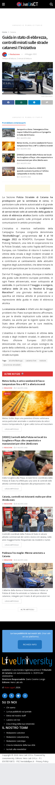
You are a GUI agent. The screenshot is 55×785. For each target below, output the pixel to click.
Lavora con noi (13, 719)
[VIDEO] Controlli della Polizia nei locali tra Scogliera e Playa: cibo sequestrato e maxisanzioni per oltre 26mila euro (35, 157)
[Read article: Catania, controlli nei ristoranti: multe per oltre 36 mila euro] (27, 519)
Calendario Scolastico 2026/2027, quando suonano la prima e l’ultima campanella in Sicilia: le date (33, 171)
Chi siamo (10, 707)
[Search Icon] (51, 4)
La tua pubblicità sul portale (18, 711)
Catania (13, 32)
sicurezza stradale (12, 365)
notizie (43, 360)
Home (4, 32)
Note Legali (9, 687)
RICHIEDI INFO (30, 644)
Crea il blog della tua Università (20, 724)
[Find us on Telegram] (18, 695)
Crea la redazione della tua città (20, 745)
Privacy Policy (42, 761)
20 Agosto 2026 (21, 504)
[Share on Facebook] (8, 102)
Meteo (7, 394)
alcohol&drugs (16, 360)
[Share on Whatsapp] (21, 102)
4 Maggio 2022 (31, 54)
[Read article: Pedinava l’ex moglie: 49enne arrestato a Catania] (27, 575)
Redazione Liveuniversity (17, 737)
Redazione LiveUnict (15, 732)
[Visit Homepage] (27, 4)
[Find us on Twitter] (11, 695)
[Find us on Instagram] (25, 695)
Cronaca (8, 509)
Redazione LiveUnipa (15, 741)
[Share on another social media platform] (47, 102)
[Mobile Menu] (3, 4)
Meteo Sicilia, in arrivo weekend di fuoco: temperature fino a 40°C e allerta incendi (35, 144)
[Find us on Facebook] (4, 695)
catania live (31, 360)
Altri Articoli (27, 609)
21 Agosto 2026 (24, 138)
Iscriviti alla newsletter (16, 749)
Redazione (15, 54)
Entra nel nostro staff (16, 715)
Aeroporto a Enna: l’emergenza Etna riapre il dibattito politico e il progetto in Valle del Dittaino (34, 132)
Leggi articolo (13, 429)
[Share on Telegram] (34, 102)
